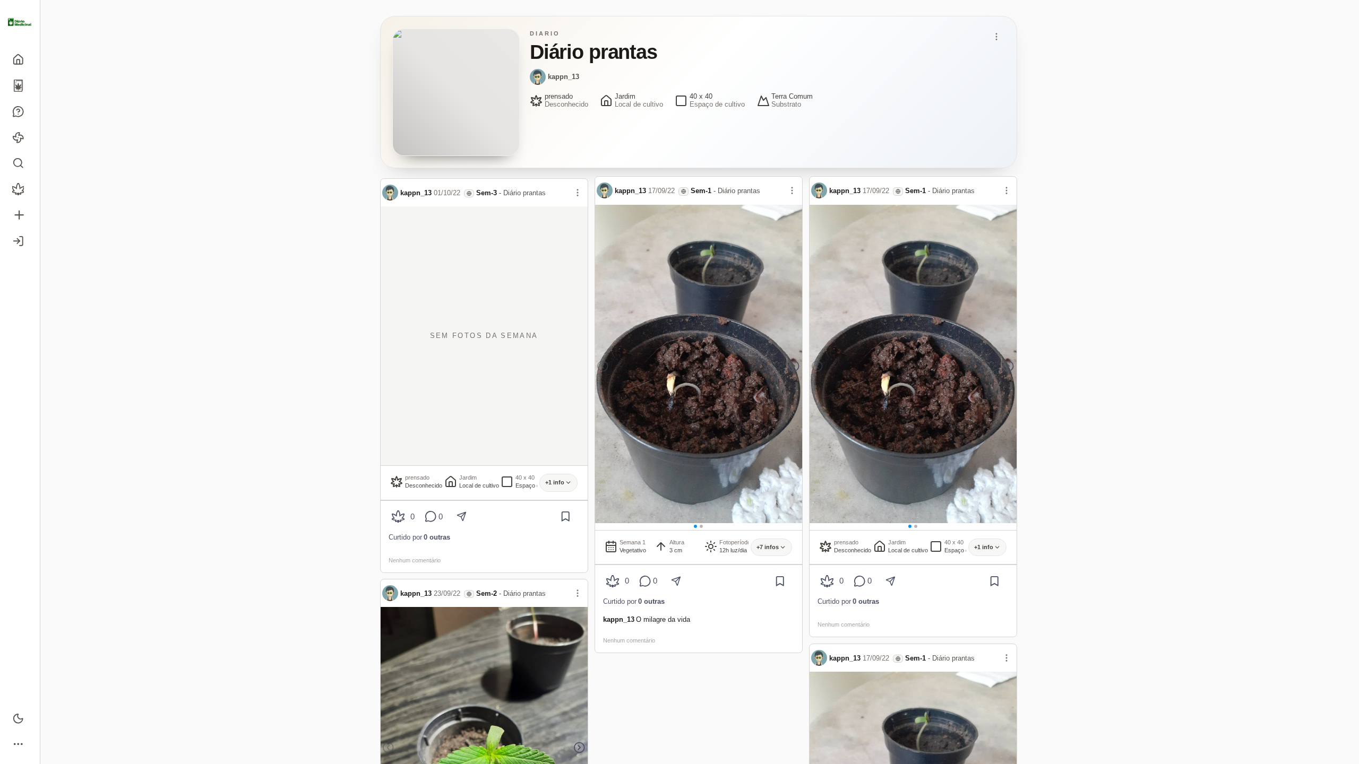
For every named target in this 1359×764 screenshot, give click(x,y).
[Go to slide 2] (701, 526)
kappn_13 (563, 77)
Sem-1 (701, 191)
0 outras (437, 537)
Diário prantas (524, 193)
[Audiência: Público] (469, 193)
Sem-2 (486, 593)
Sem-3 (486, 193)
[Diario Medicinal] (20, 22)
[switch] (20, 718)
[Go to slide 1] (695, 526)
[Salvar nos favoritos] (566, 516)
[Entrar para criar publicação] (20, 215)
